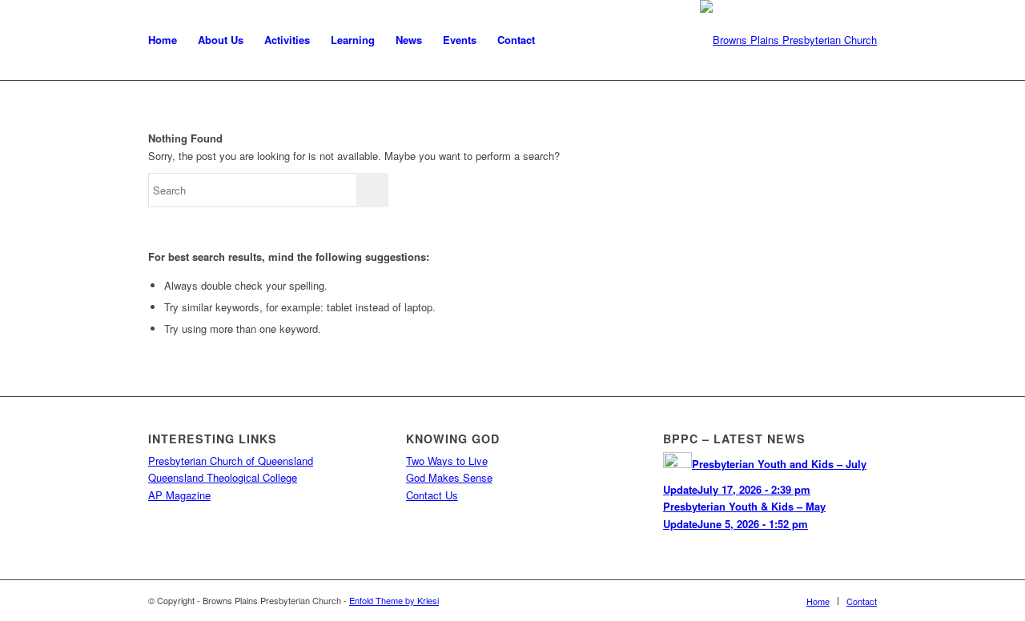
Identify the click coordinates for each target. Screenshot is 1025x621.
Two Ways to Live (447, 460)
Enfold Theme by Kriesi (394, 600)
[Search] (561, 40)
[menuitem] (162, 40)
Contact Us (432, 495)
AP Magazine (179, 495)
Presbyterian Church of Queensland (230, 460)
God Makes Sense (449, 477)
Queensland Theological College (222, 477)
